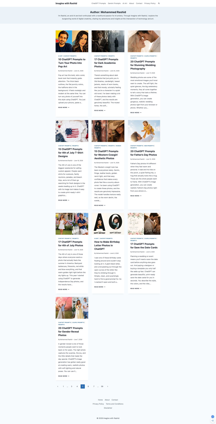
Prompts (111, 56)
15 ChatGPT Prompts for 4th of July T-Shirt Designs (70, 153)
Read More (63, 107)
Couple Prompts (150, 56)
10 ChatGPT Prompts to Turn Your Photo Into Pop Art (71, 63)
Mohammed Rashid (66, 71)
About (131, 3)
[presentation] (72, 41)
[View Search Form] (158, 3)
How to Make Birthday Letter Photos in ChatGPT (107, 245)
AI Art (125, 3)
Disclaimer (108, 408)
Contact (139, 3)
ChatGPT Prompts (99, 3)
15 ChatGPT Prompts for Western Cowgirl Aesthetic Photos (106, 155)
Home (100, 400)
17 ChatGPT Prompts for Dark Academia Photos (106, 63)
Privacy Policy (150, 3)
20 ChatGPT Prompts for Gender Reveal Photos (70, 332)
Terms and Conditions (114, 404)
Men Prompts (149, 145)
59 (102, 386)
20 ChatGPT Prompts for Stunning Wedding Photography (143, 65)
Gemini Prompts (114, 3)
